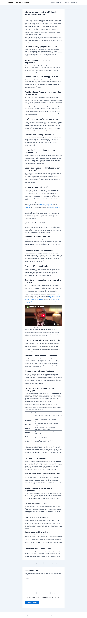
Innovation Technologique (56, 2)
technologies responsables (31, 205)
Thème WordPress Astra (57, 615)
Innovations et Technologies (18, 2)
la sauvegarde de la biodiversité (46, 204)
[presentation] (63, 2)
